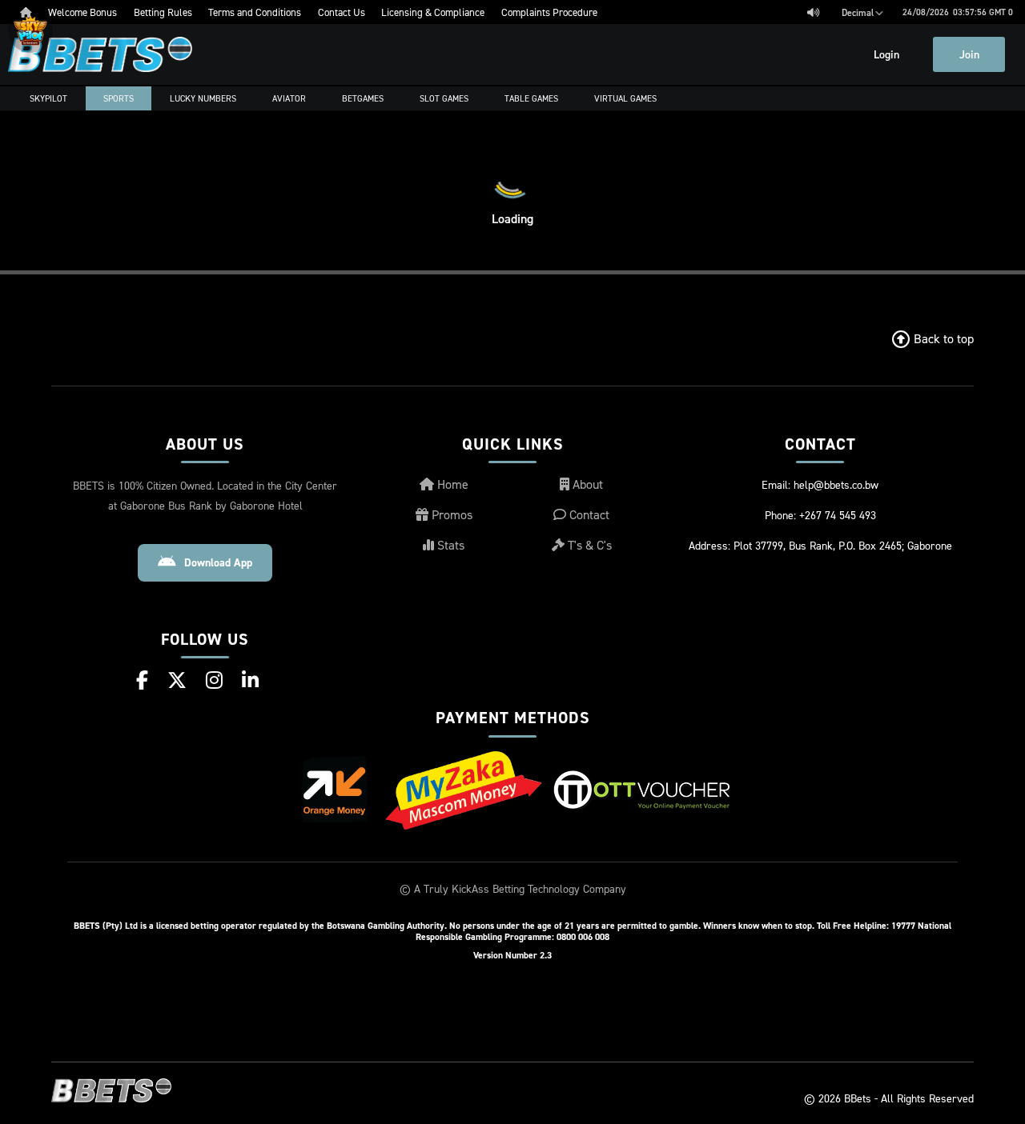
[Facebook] (142, 680)
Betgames (363, 98)
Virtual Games (625, 98)
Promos (450, 514)
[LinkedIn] (250, 680)
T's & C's (588, 545)
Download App (218, 562)
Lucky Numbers (203, 98)
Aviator (289, 98)
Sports (118, 98)
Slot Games (444, 98)
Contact (587, 514)
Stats (449, 545)
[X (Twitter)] (177, 680)
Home (451, 484)
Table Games (531, 98)
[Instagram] (214, 680)
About (586, 484)
